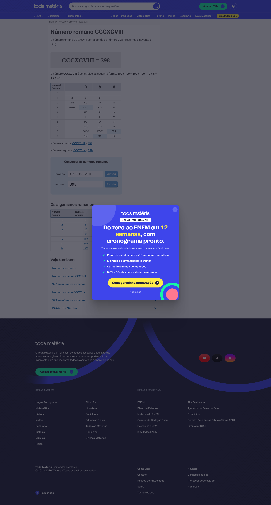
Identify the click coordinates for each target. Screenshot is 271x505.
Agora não (135, 292)
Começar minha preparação (132, 283)
